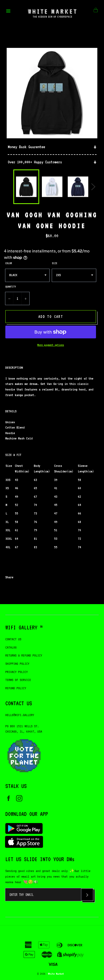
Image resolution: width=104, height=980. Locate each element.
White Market (56, 973)
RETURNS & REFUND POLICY (23, 655)
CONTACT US (13, 639)
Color (8, 263)
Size (54, 263)
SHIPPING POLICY (17, 664)
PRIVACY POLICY (16, 672)
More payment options (50, 345)
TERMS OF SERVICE (18, 680)
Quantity (10, 286)
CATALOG (11, 647)
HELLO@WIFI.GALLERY (19, 715)
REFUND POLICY (15, 688)
